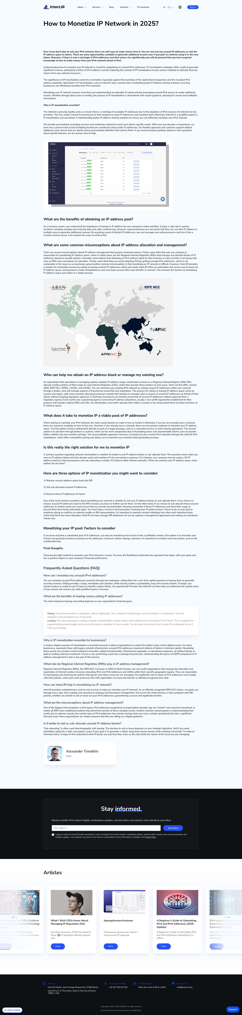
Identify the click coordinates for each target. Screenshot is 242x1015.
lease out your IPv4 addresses (98, 695)
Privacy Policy (150, 837)
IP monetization (154, 67)
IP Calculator (143, 7)
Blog (111, 7)
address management (98, 252)
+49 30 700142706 (118, 987)
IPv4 (82, 51)
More (57, 946)
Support (233, 1009)
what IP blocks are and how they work (108, 734)
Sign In (193, 7)
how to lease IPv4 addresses (170, 624)
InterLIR (147, 586)
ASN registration (103, 677)
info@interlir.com (185, 987)
